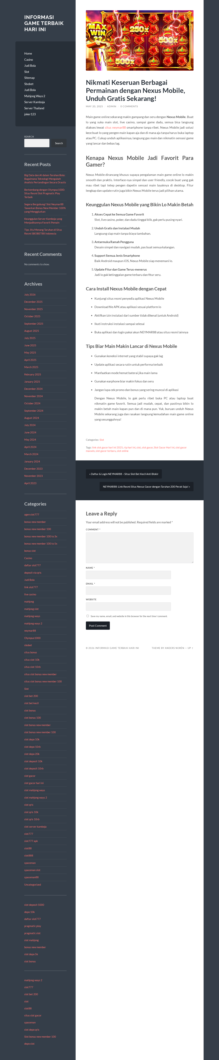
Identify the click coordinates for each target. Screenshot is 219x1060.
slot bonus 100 (32, 717)
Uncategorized (32, 884)
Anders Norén (174, 648)
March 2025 (31, 367)
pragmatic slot (32, 933)
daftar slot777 (32, 565)
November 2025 (33, 309)
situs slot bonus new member (40, 674)
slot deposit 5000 (34, 904)
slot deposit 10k (33, 761)
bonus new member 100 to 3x (40, 536)
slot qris (28, 804)
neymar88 (30, 630)
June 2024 (30, 432)
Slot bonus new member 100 (40, 1036)
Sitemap (29, 78)
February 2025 (32, 374)
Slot (26, 72)
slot (26, 1001)
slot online (122, 450)
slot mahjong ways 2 (35, 797)
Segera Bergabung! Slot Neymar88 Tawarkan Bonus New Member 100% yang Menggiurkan (45, 208)
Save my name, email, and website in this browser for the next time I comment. (129, 616)
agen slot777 (31, 514)
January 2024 (32, 461)
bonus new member (35, 521)
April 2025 (30, 359)
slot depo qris (31, 1029)
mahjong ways (32, 616)
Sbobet (28, 84)
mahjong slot (31, 608)
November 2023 (33, 475)
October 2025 (32, 316)
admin (111, 106)
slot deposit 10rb (33, 768)
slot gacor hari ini (34, 782)
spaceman (30, 862)
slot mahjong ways (34, 790)
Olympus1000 (32, 637)
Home (28, 53)
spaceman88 (31, 877)
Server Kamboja (34, 102)
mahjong (29, 601)
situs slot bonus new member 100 (43, 681)
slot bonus (30, 710)
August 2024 (31, 417)
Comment (93, 529)
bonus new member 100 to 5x (40, 543)
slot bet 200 (31, 695)
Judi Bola (30, 65)
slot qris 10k (31, 812)
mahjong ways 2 (33, 623)
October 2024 (32, 403)
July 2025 (30, 337)
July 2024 (30, 425)
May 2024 (30, 439)
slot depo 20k (32, 753)
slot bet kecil (31, 703)
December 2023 (33, 468)
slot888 (28, 855)
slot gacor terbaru (106, 450)
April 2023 (30, 483)
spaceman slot (32, 870)
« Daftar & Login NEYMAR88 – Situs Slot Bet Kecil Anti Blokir (123, 473)
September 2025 (33, 323)
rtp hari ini (130, 447)
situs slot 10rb (32, 666)
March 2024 (31, 454)
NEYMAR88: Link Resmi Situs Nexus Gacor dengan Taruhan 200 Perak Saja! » (146, 486)
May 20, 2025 (94, 106)
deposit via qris (32, 572)
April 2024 (30, 446)
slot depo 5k (31, 954)
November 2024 (33, 396)
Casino (28, 59)
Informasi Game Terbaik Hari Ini (44, 23)
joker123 (30, 114)
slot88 (28, 848)
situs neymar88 (115, 127)
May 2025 (30, 352)
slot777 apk (31, 840)
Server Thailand (34, 108)
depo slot (29, 1043)
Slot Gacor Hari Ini (164, 447)
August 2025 (31, 330)
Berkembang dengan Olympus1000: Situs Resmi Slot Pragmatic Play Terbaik (44, 193)
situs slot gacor (32, 1015)
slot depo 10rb (32, 746)
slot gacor (29, 775)
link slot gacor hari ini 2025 (107, 447)
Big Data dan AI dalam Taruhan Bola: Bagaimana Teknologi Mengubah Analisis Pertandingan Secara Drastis (45, 179)
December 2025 (33, 301)
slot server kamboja (35, 826)
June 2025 (30, 345)
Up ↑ (191, 648)
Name (90, 567)
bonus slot (30, 550)
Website (91, 599)
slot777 (28, 833)
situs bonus (30, 652)
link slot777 (31, 587)
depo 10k (29, 911)
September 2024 (33, 410)
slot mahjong (31, 940)
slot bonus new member (37, 725)
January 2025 (32, 381)
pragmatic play (32, 925)
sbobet (28, 645)
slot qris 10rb (31, 819)
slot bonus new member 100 (40, 732)
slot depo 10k (32, 739)
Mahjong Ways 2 (34, 96)
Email (90, 583)
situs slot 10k (32, 659)
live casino (30, 594)
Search (29, 136)
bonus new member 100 (37, 529)
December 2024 (33, 388)
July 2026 (30, 294)
